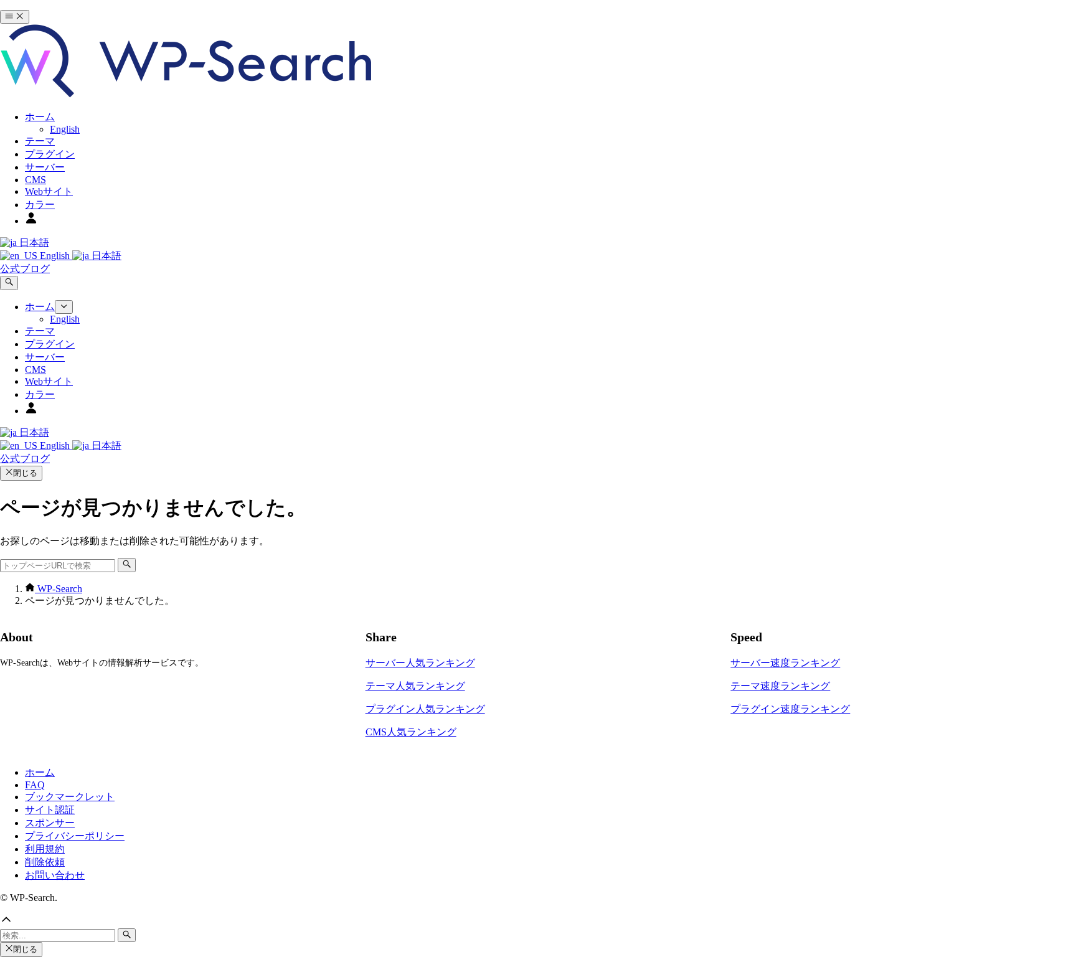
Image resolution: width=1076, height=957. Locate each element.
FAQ (35, 785)
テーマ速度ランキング (780, 686)
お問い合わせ (55, 875)
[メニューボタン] (14, 17)
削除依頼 (45, 862)
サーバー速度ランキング (785, 663)
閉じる (25, 473)
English (54, 255)
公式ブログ (25, 268)
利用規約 (45, 849)
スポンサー (50, 823)
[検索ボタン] (9, 283)
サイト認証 (50, 809)
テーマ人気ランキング (415, 686)
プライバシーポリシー (75, 836)
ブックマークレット (70, 796)
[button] (538, 920)
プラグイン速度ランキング (790, 709)
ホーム (40, 772)
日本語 (33, 242)
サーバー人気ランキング (420, 663)
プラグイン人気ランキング (425, 709)
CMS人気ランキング (411, 732)
